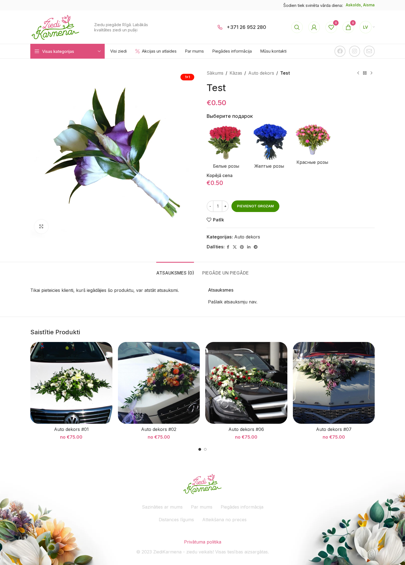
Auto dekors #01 (71, 429)
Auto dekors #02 (158, 429)
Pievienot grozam (255, 206)
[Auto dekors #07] (334, 383)
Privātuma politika (202, 542)
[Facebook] (339, 51)
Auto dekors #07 (334, 429)
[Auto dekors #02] (159, 383)
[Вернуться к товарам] (364, 73)
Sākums (215, 73)
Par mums (201, 507)
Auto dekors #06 (246, 429)
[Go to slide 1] (199, 449)
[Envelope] (369, 51)
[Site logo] (55, 26)
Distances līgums (176, 519)
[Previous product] (358, 73)
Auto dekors (261, 73)
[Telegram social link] (255, 247)
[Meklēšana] (297, 27)
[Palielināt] (41, 226)
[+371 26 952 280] (220, 27)
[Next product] (371, 73)
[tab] (175, 270)
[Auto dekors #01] (71, 383)
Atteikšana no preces (224, 519)
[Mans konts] (314, 27)
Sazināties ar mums (162, 507)
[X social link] (234, 247)
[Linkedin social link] (248, 247)
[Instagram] (354, 51)
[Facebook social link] (228, 247)
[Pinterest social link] (241, 247)
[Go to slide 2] (205, 449)
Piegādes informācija (242, 507)
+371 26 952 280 (246, 27)
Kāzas (235, 73)
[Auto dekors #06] (246, 383)
